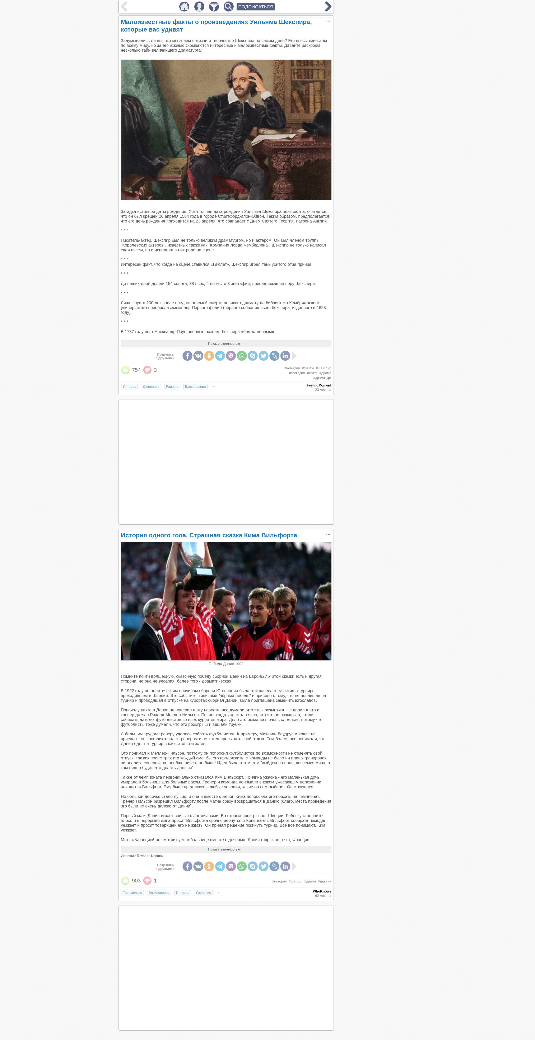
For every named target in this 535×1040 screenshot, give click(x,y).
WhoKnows (322, 891)
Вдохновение (195, 386)
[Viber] (231, 356)
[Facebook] (187, 356)
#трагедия (297, 373)
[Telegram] (220, 356)
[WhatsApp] (242, 356)
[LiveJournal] (274, 356)
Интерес (129, 386)
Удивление (151, 386)
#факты (308, 368)
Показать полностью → (226, 343)
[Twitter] (264, 356)
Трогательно (132, 892)
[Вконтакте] (198, 356)
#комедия (292, 368)
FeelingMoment (319, 385)
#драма (325, 373)
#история (279, 881)
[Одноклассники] (209, 356)
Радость (172, 386)
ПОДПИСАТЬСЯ (255, 6)
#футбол (295, 881)
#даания (324, 881)
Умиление (203, 892)
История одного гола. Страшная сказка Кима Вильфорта (209, 535)
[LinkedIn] (285, 356)
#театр (312, 373)
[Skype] (253, 356)
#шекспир (323, 368)
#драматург (322, 378)
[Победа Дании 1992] (226, 659)
